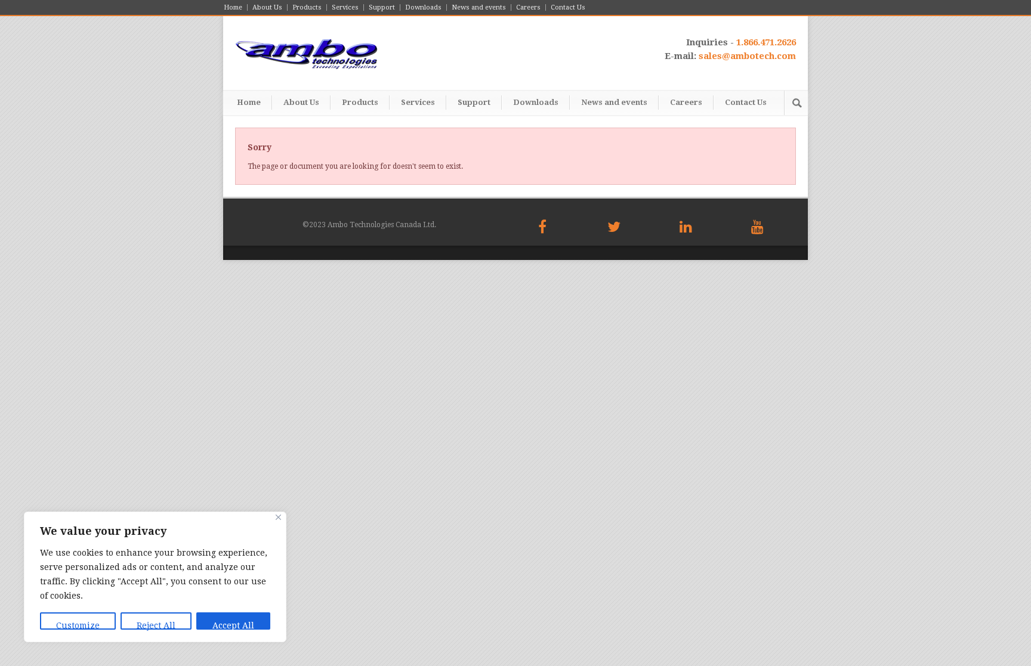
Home (233, 7)
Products (307, 7)
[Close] (278, 517)
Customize (78, 625)
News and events (479, 7)
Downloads (423, 7)
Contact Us (568, 7)
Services (345, 7)
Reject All (156, 625)
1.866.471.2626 (766, 42)
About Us (267, 7)
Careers (528, 7)
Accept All (233, 625)
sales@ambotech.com (747, 56)
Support (382, 7)
